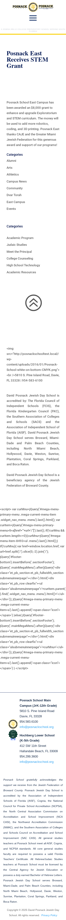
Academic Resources (21, 272)
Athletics (13, 174)
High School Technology (23, 265)
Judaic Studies (17, 245)
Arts (9, 167)
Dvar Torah (14, 195)
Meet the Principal (19, 251)
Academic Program (20, 238)
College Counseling (20, 258)
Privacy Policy (49, 915)
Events (11, 209)
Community (15, 188)
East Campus (16, 202)
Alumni (11, 161)
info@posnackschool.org (37, 727)
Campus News (17, 181)
